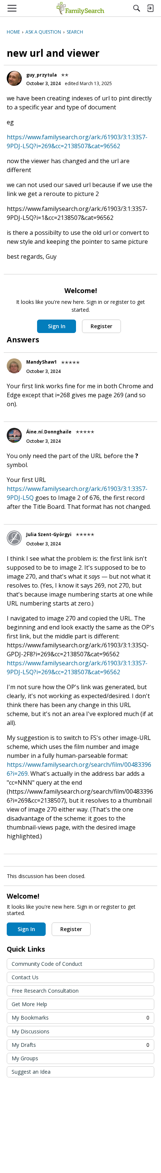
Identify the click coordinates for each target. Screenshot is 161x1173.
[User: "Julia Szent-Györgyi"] (14, 538)
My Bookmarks (80, 1017)
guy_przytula (41, 75)
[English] (80, 8)
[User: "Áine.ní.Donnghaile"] (14, 435)
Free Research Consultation (45, 990)
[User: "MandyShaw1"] (14, 365)
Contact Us (25, 977)
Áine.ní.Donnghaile (49, 432)
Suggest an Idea (31, 1071)
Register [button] (101, 326)
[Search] (136, 8)
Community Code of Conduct (47, 963)
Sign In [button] (57, 326)
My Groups (25, 1058)
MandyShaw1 (41, 362)
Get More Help (29, 1004)
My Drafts (80, 1044)
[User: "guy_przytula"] (14, 78)
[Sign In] (150, 8)
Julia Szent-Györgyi (49, 534)
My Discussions (30, 1031)
